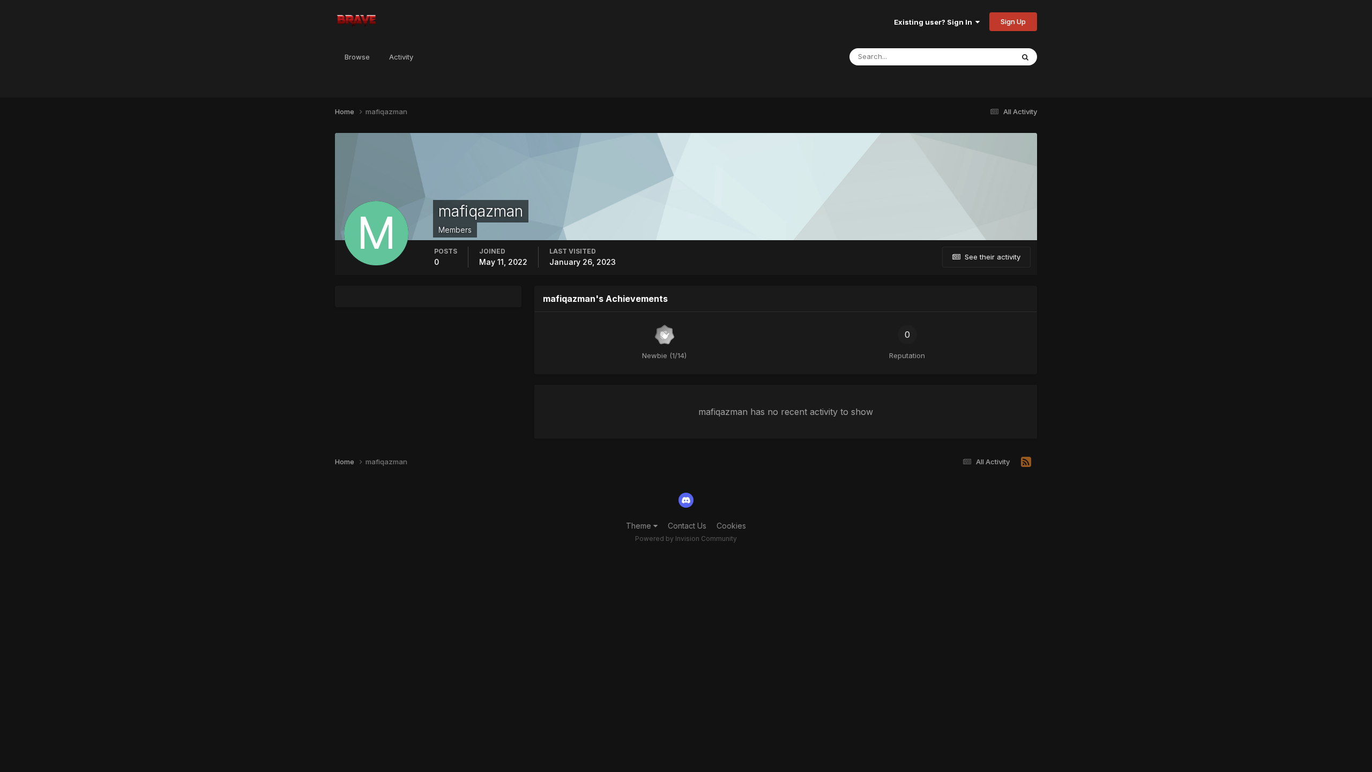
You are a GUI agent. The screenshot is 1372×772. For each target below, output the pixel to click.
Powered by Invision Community (686, 539)
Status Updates (974, 57)
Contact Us (687, 525)
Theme (639, 525)
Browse (357, 57)
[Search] (1025, 56)
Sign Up (1013, 21)
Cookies (731, 525)
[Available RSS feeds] (1026, 462)
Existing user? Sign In (934, 22)
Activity (401, 57)
